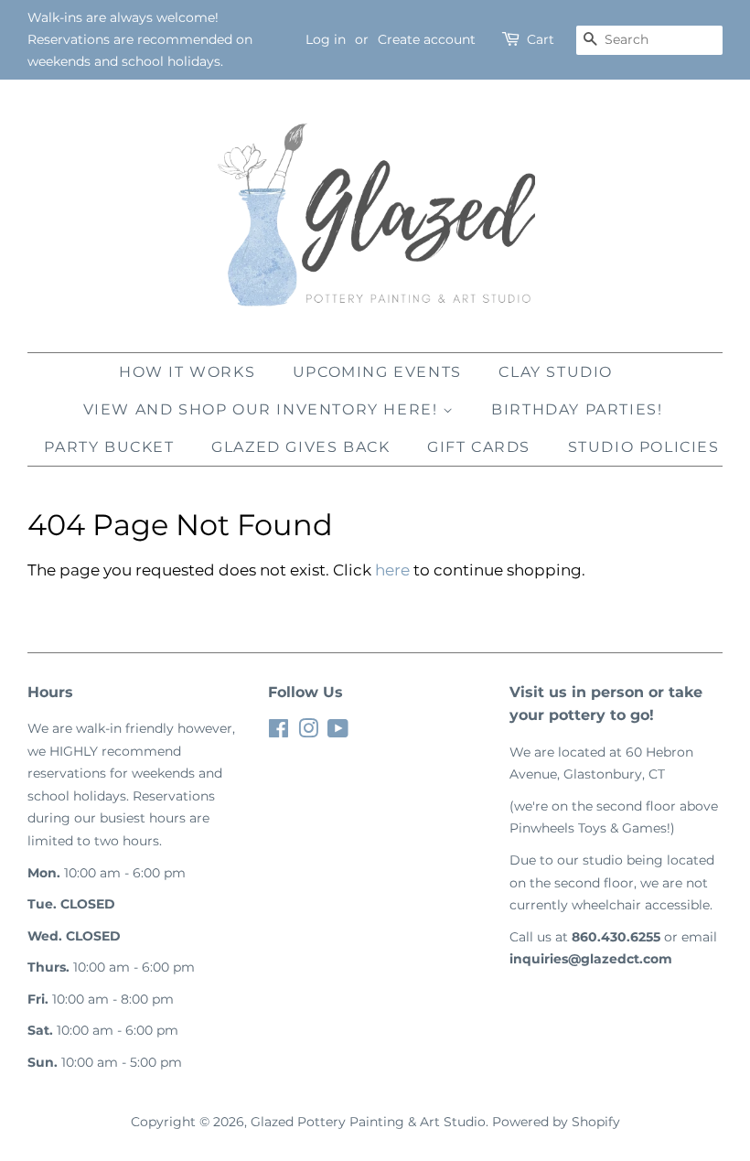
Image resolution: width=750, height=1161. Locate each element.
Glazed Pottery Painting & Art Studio (368, 1121)
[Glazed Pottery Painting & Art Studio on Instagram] (308, 732)
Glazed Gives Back (300, 447)
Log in (325, 39)
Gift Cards (478, 447)
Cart (540, 39)
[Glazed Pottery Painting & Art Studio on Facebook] (278, 732)
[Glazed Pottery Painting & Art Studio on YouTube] (337, 732)
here (392, 570)
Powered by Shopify (556, 1121)
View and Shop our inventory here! (263, 409)
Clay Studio (555, 372)
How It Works (187, 372)
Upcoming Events (377, 372)
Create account (427, 39)
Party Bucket (109, 447)
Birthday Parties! (576, 409)
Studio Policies (644, 447)
